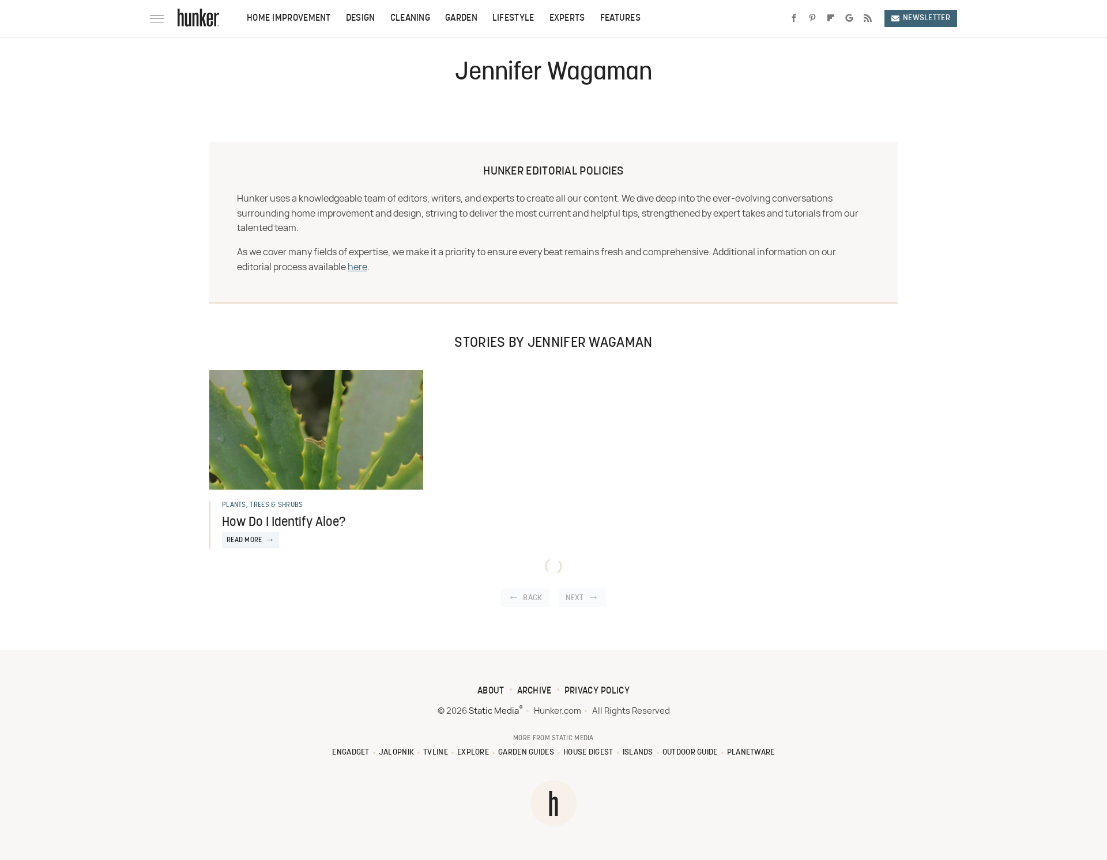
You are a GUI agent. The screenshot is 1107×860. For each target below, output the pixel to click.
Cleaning (410, 18)
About (490, 691)
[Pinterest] (812, 18)
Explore (473, 752)
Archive (534, 691)
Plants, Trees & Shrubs (262, 505)
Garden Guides (526, 752)
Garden (461, 18)
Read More (244, 540)
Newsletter (926, 18)
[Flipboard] (830, 18)
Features (620, 18)
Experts (567, 18)
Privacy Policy (597, 691)
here (357, 267)
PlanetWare (751, 752)
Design (360, 18)
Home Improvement (289, 18)
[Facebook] (793, 18)
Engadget (350, 752)
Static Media (494, 711)
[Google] (849, 18)
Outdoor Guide (690, 752)
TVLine (435, 752)
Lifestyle (513, 18)
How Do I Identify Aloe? (283, 522)
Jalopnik (396, 752)
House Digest (588, 752)
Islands (638, 752)
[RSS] (867, 18)
